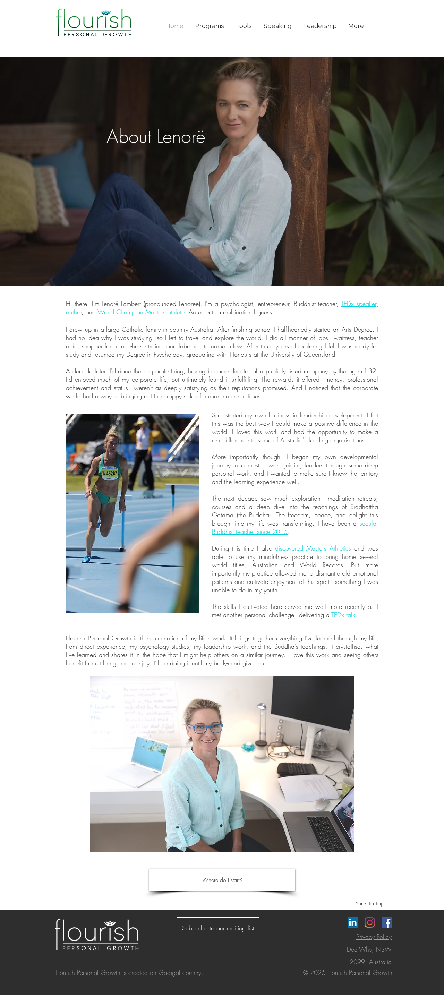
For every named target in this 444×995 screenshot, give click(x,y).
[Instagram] (370, 922)
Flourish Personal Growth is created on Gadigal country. (129, 972)
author (74, 312)
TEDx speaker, (359, 303)
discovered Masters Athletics (313, 548)
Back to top (369, 903)
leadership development (331, 415)
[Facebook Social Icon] (387, 922)
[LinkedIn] (353, 922)
